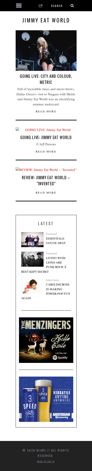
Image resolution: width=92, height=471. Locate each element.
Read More (46, 111)
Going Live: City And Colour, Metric (46, 79)
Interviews (52, 280)
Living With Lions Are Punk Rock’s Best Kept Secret (43, 265)
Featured (51, 234)
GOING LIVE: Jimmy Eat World (45, 137)
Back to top (44, 461)
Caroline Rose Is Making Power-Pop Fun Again (45, 291)
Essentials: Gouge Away (56, 240)
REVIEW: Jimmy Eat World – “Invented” (46, 180)
